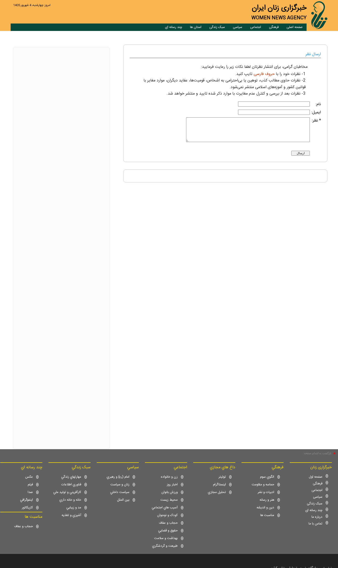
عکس (29, 477)
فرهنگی (274, 27)
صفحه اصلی (295, 27)
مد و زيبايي (73, 507)
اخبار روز (172, 484)
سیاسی (237, 27)
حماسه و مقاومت (263, 484)
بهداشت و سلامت (166, 538)
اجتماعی (255, 27)
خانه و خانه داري (70, 500)
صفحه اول (315, 477)
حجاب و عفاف (168, 523)
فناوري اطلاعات (71, 484)
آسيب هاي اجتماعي (165, 507)
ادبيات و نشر (266, 492)
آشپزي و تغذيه (71, 515)
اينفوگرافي (26, 500)
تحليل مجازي (217, 492)
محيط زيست (169, 500)
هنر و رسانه (267, 500)
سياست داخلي (119, 492)
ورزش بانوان (169, 492)
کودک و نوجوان (167, 515)
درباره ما (317, 517)
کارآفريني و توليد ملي (67, 492)
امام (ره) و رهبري (118, 477)
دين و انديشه (265, 507)
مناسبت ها (267, 515)
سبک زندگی (217, 27)
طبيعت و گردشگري (165, 546)
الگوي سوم (267, 477)
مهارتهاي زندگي (71, 477)
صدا (30, 492)
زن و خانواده (169, 477)
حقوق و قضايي (168, 530)
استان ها (195, 27)
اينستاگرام (219, 484)
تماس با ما (315, 523)
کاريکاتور (27, 507)
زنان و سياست (119, 484)
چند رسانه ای (173, 27)
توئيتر (222, 477)
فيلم (30, 484)
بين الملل (123, 500)
